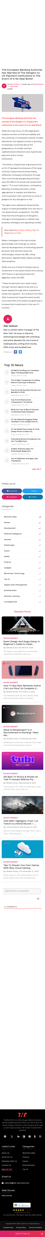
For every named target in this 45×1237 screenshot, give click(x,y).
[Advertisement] (22, 39)
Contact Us (6, 1165)
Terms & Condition (35, 1227)
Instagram (12, 497)
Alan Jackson (15, 84)
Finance (25, 1157)
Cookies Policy (8, 1227)
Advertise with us (9, 1161)
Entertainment (38, 84)
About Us (5, 1153)
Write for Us (7, 1157)
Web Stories (7, 1196)
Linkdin (33, 497)
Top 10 (25, 1169)
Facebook (13, 491)
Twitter (34, 491)
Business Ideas (28, 1153)
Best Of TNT (7, 1169)
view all (35, 469)
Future (25, 1161)
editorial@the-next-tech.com (17, 1183)
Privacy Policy (21, 1227)
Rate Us (29, 1210)
